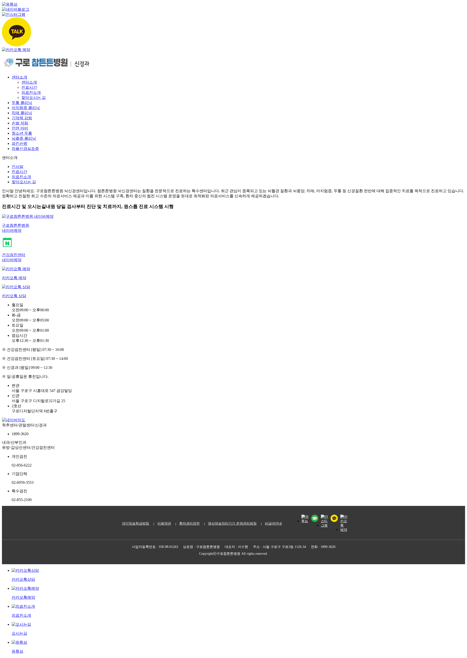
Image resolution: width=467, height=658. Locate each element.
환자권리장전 (189, 523)
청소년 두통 (22, 133)
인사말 (17, 166)
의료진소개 (31, 92)
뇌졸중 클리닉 (24, 138)
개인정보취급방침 (135, 523)
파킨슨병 (19, 143)
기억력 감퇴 (22, 118)
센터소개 (19, 77)
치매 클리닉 (22, 113)
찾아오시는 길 (33, 97)
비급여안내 (273, 523)
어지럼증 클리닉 (26, 108)
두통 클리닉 (22, 103)
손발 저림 (20, 123)
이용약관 (164, 523)
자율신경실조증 (25, 149)
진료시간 (29, 87)
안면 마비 (20, 128)
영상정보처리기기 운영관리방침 (232, 523)
